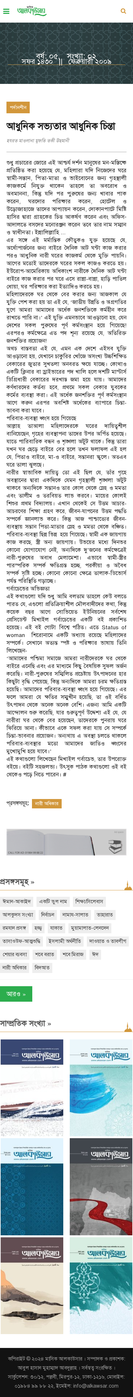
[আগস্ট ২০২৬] (32, 1135)
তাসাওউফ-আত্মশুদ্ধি (21, 941)
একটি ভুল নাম (53, 901)
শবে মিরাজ (73, 954)
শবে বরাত (44, 954)
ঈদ (95, 954)
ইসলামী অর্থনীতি (65, 941)
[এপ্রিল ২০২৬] (32, 1332)
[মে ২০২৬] (101, 1234)
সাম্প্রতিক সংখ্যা (25, 1023)
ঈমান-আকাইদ (17, 901)
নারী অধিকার (46, 803)
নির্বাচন (47, 915)
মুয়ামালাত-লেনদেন (90, 928)
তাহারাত (105, 915)
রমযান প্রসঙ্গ (14, 928)
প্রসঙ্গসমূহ (17, 881)
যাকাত (56, 928)
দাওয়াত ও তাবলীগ (107, 941)
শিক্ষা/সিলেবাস (89, 901)
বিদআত (42, 968)
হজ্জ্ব (38, 928)
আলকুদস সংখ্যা (18, 915)
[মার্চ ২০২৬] (101, 1332)
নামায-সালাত (75, 915)
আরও (16, 993)
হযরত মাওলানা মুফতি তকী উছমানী (37, 141)
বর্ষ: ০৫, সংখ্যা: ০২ (66, 56)
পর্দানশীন (18, 107)
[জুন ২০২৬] (32, 1234)
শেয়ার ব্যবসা (15, 954)
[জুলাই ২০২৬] (101, 1135)
